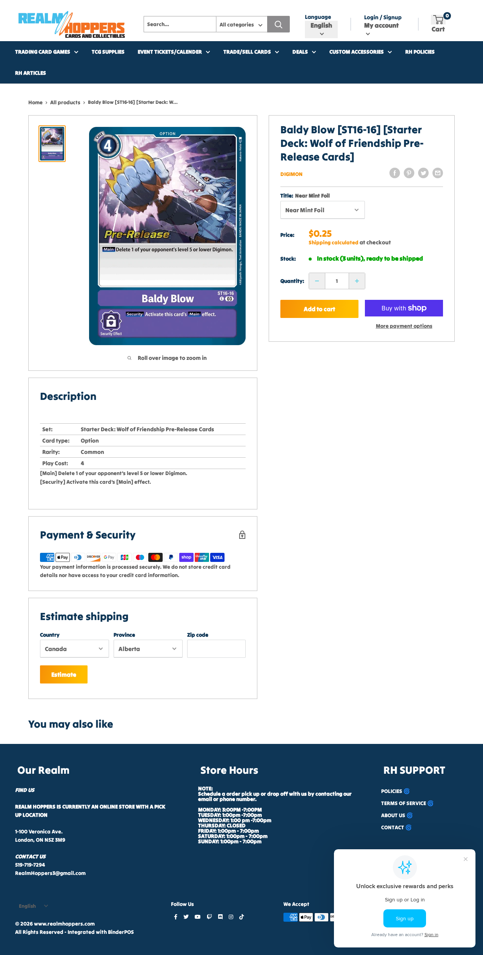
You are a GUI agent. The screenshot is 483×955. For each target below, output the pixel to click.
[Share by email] (437, 173)
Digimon (291, 174)
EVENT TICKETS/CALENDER (170, 51)
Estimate (63, 674)
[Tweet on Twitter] (423, 173)
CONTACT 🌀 (396, 827)
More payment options (404, 325)
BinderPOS (121, 932)
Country (50, 634)
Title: (305, 195)
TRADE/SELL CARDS (247, 51)
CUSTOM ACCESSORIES (356, 51)
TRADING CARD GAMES (42, 51)
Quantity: (292, 281)
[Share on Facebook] (394, 173)
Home (35, 102)
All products (65, 102)
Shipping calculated (333, 242)
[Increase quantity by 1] (357, 281)
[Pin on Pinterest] (409, 173)
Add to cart (319, 309)
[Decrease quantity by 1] (317, 281)
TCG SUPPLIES (108, 51)
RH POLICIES (420, 51)
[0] (438, 20)
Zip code (197, 634)
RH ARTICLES (30, 72)
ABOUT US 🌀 (397, 815)
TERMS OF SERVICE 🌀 (407, 803)
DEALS (300, 51)
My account (381, 25)
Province (124, 634)
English (27, 906)
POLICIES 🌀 (395, 791)
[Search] (278, 24)
